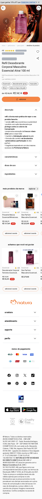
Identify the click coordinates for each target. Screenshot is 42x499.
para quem (20, 45)
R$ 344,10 (5, 221)
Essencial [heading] (5, 212)
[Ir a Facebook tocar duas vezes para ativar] (9, 375)
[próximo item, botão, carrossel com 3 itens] (36, 2)
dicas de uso (10, 165)
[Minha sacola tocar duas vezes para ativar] (38, 8)
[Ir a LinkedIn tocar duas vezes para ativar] (32, 383)
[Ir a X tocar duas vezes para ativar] (25, 375)
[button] (37, 51)
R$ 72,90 (5, 277)
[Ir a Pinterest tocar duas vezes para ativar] (17, 383)
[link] (11, 217)
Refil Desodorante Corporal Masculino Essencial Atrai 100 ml (16, 66)
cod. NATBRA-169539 (9, 79)
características (11, 157)
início (3, 45)
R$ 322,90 (24, 221)
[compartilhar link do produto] (37, 58)
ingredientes (10, 174)
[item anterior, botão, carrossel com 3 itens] (6, 21)
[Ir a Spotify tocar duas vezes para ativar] (25, 383)
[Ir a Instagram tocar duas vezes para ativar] (17, 375)
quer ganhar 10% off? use (10, 2)
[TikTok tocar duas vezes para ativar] (32, 375)
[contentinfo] (17, 212)
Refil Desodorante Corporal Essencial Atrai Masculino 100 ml (20, 76)
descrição (9, 110)
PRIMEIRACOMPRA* (28, 2)
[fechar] (38, 2)
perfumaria (11, 45)
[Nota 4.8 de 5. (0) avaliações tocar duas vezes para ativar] (21, 50)
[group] (18, 2)
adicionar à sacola (11, 233)
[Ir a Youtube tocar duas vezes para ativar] (9, 383)
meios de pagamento (21, 349)
